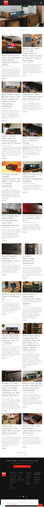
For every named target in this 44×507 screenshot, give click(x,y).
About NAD (28, 475)
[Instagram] (26, 497)
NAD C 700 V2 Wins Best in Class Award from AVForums (32, 429)
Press (27, 479)
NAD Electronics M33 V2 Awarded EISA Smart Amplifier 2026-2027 (11, 60)
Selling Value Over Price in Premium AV (11, 296)
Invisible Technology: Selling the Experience (29, 259)
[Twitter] (19, 497)
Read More (4, 78)
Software (36, 483)
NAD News (28, 477)
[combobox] (2, 506)
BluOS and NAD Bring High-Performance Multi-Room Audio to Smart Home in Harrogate (32, 55)
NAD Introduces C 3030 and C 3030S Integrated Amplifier (32, 177)
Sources (11, 483)
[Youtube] (23, 497)
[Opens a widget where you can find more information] (40, 505)
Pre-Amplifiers (13, 477)
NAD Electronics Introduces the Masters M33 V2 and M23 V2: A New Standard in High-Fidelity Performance (31, 343)
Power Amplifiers (13, 475)
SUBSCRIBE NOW (22, 466)
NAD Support (37, 477)
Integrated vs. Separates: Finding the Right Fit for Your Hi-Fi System (32, 299)
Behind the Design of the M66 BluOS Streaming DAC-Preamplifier (32, 387)
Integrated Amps (13, 479)
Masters (19, 477)
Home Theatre (13, 481)
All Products (12, 487)
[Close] (37, 500)
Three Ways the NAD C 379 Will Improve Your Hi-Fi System (11, 339)
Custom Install (21, 479)
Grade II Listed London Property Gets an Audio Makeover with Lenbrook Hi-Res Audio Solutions (11, 389)
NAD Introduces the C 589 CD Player (31, 140)
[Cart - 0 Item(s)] (38, 3)
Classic (19, 475)
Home (20, 30)
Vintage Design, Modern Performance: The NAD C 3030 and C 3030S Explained (11, 180)
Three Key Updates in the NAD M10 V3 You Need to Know (11, 429)
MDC (11, 485)
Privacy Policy (13, 504)
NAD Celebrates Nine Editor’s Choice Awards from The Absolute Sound (10, 221)
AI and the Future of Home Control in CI (32, 218)
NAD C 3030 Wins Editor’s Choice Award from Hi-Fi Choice (11, 139)
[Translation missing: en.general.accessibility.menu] (41, 3)
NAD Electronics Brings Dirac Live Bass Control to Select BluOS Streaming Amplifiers (11, 100)
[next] (27, 455)
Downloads (36, 481)
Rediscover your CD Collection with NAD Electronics (32, 96)
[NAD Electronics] (6, 3)
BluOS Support (37, 479)
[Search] (33, 3)
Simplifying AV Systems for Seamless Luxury (11, 258)
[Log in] (35, 3)
